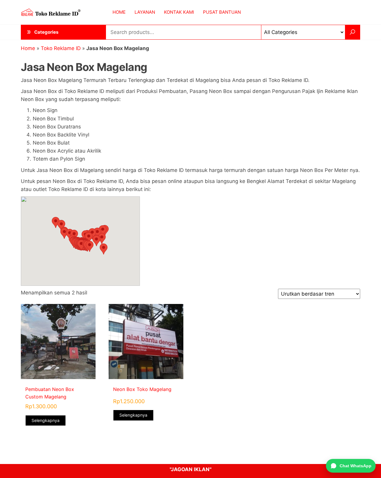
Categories (46, 32)
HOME (119, 12)
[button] (56, 222)
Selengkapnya (46, 420)
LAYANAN (145, 12)
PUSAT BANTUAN (222, 12)
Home (28, 48)
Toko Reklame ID (61, 48)
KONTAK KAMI (179, 12)
